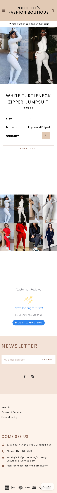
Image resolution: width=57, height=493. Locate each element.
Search (6, 407)
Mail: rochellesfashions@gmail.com (27, 465)
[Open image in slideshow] (28, 55)
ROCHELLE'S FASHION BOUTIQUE (28, 10)
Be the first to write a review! (28, 322)
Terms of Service (12, 412)
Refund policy (10, 417)
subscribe (46, 359)
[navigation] (4, 10)
